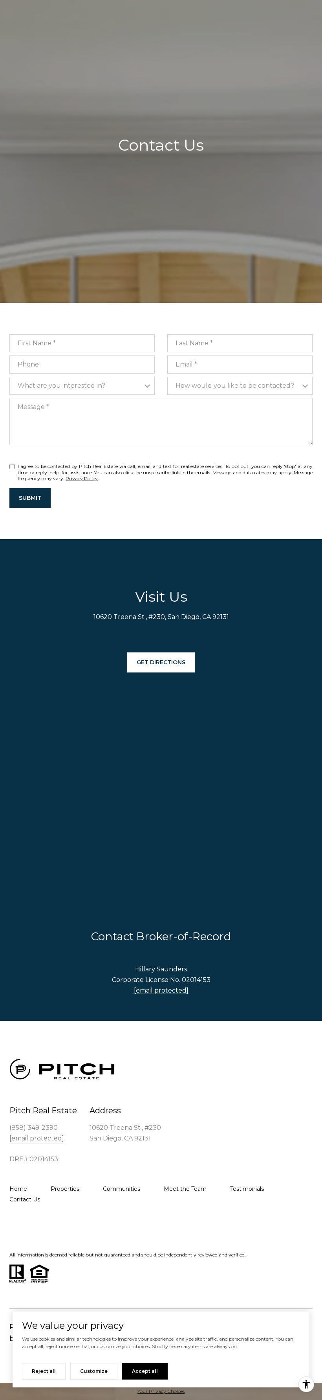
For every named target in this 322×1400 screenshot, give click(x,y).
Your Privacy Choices (161, 1391)
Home (18, 1188)
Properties (65, 1188)
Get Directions (161, 662)
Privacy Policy (82, 478)
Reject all (44, 1371)
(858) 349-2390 (33, 1127)
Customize (94, 1371)
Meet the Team (185, 1188)
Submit (30, 497)
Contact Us (24, 1199)
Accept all (145, 1371)
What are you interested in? (61, 385)
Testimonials (247, 1188)
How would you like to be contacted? (235, 385)
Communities (121, 1188)
